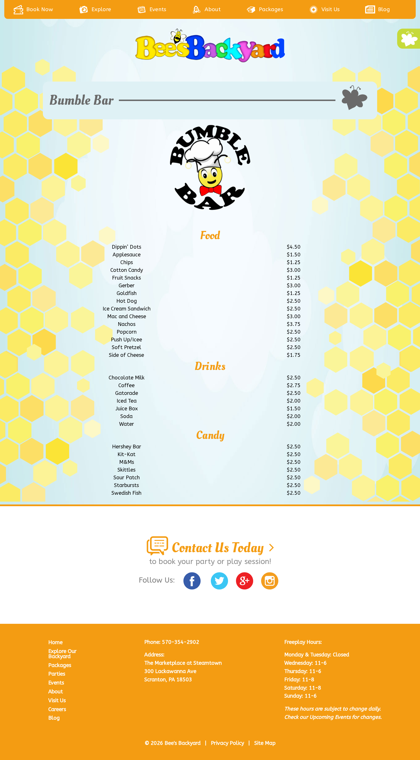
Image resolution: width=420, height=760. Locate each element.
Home (55, 642)
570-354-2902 (180, 642)
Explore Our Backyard (62, 654)
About (55, 691)
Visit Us (57, 700)
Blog (54, 718)
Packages (59, 665)
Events (56, 683)
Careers (57, 709)
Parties (56, 674)
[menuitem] (46, 9)
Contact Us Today (219, 547)
